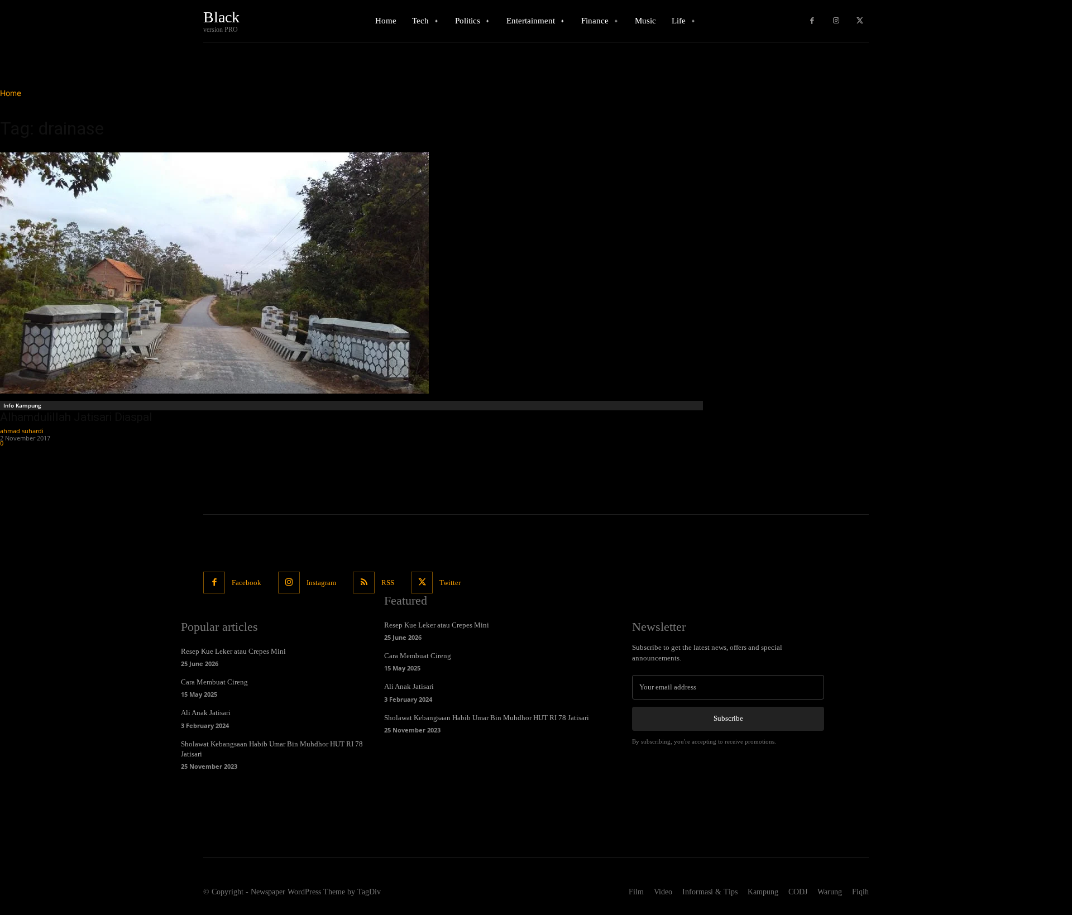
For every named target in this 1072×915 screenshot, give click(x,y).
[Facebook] (812, 21)
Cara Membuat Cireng (214, 682)
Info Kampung (22, 405)
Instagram (321, 582)
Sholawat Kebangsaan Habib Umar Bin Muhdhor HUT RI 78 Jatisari (486, 717)
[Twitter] (859, 21)
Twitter (450, 582)
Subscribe (728, 718)
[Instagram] (836, 21)
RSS (387, 582)
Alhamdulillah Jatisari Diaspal (76, 417)
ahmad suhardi (22, 431)
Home (10, 93)
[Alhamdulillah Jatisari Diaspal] (353, 273)
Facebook (246, 582)
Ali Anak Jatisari (206, 712)
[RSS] (364, 582)
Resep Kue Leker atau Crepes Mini (233, 651)
